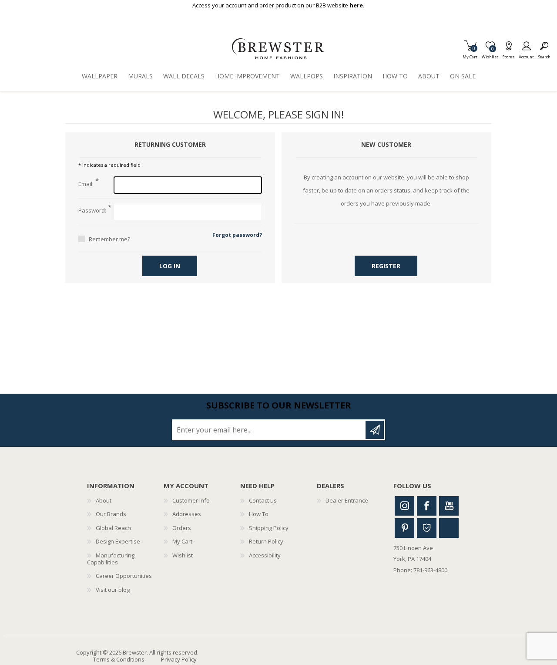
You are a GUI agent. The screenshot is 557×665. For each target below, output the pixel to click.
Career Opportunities (124, 576)
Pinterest (404, 528)
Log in (169, 266)
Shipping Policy (269, 528)
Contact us (263, 500)
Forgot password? (237, 235)
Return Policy (266, 541)
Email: (86, 184)
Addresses (186, 514)
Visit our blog (113, 590)
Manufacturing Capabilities (110, 558)
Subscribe (375, 430)
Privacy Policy (179, 659)
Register (386, 266)
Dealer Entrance (346, 500)
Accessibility (265, 555)
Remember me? (109, 239)
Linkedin (449, 528)
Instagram (404, 506)
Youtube (449, 506)
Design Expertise (118, 541)
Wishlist (182, 555)
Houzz (426, 528)
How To (258, 514)
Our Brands (111, 514)
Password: (92, 210)
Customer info (191, 500)
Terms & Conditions (118, 659)
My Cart (182, 541)
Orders (181, 528)
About (103, 500)
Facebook (426, 506)
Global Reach (113, 528)
